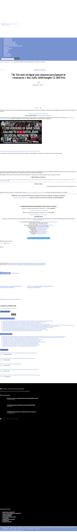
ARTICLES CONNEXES (5, 273)
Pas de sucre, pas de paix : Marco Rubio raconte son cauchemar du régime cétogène (20, 338)
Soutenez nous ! (7, 56)
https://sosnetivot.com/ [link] (43, 231)
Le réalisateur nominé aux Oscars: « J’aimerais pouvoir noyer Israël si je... (21, 411)
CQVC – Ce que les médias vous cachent (13, 45)
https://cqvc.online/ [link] (42, 230)
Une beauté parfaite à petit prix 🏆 (26, 179)
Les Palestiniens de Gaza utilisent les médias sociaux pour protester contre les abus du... (19, 369)
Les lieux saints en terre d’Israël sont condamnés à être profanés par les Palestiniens (25, 264)
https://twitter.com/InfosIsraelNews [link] (46, 225)
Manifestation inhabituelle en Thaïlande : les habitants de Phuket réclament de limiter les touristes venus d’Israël (26, 324)
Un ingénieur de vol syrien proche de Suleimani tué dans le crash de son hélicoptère (26, 263)
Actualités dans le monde (9, 43)
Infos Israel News (7, 54)
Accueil (1, 61)
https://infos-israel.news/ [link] (42, 228)
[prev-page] (1, 301)
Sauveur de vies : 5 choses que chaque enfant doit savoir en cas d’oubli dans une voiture (21, 340)
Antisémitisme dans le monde (10, 44)
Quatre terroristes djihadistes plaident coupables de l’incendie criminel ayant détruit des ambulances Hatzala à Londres (27, 327)
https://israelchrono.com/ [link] (41, 232)
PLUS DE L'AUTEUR (15, 273)
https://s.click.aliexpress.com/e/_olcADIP (38, 214)
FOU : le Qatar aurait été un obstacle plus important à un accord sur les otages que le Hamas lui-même (24, 328)
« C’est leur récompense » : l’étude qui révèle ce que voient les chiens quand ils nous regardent (22, 339)
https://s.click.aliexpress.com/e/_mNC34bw (36, 192)
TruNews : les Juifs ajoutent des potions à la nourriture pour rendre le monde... (17, 358)
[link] (49, 221)
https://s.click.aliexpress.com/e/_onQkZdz (38, 210)
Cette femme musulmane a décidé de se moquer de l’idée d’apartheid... (21, 405)
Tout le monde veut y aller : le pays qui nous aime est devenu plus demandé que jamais (21, 345)
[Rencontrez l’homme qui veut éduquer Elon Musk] (5, 297)
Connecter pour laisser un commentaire (8, 308)
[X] (34, 87)
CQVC (38, 82)
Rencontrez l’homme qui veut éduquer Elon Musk (10, 299)
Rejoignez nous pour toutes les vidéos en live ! (39, 238)
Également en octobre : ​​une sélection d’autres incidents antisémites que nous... (23, 398)
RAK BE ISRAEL (7, 334)
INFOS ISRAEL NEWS (8, 318)
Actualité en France (8, 40)
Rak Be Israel (7, 53)
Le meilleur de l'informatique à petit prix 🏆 (9, 179)
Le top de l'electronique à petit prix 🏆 (41, 179)
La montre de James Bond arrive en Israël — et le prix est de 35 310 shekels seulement (20, 343)
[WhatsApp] (43, 87)
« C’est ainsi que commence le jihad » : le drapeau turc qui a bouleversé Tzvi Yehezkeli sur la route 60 (24, 321)
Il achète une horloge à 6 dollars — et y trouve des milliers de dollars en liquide (19, 346)
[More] (47, 87)
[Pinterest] (38, 87)
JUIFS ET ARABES (8, 48)
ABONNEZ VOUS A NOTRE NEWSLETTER (38, 113)
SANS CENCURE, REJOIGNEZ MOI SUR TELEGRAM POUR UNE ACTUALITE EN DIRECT (20, 151)
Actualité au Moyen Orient (10, 42)
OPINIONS (6, 49)
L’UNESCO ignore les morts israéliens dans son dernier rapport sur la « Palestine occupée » (20, 375)
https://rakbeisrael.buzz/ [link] (42, 229)
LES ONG (6, 52)
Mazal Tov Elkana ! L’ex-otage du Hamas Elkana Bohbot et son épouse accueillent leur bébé (22, 330)
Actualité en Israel (8, 39)
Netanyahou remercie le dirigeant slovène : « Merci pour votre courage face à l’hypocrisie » (21, 323)
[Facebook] (30, 87)
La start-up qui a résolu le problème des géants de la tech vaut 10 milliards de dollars (20, 342)
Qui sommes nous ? (8, 38)
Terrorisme (6, 47)
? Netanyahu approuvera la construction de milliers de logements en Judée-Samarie (18, 352)
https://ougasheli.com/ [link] (41, 233)
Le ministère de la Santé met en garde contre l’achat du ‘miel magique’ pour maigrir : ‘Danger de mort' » (24, 341)
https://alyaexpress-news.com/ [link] (43, 227)
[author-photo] (3, 270)
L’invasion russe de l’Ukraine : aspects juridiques (10, 363)
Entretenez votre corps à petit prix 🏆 (57, 179)
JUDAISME (6, 50)
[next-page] (3, 301)
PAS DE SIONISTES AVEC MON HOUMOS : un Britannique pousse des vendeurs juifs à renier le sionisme (25, 329)
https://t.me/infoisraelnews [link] (38, 219)
